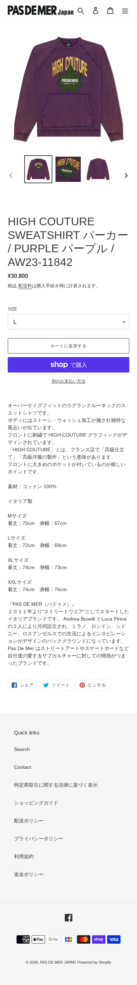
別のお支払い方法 (68, 381)
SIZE (12, 309)
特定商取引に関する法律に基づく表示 (56, 785)
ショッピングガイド (36, 803)
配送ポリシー (29, 820)
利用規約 (24, 856)
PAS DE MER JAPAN (58, 962)
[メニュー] (125, 10)
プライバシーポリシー (38, 838)
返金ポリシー (29, 874)
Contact (22, 767)
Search (22, 749)
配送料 (25, 285)
